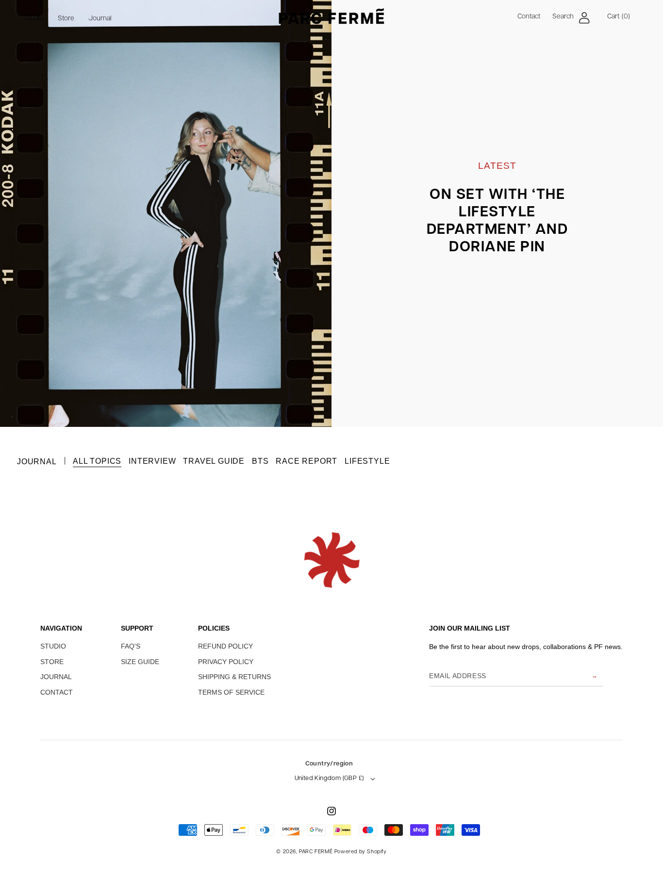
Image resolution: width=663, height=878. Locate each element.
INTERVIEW (152, 461)
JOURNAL (56, 677)
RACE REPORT (306, 461)
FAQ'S (130, 646)
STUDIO (53, 646)
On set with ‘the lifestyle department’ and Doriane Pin (497, 221)
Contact (528, 16)
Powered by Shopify (360, 852)
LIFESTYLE (367, 461)
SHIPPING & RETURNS (234, 677)
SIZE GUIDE (140, 662)
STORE (52, 662)
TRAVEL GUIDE (214, 461)
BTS (260, 461)
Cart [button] (618, 16)
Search (563, 16)
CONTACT (56, 692)
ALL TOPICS (97, 461)
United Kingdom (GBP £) (329, 778)
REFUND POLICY (225, 646)
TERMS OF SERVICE (231, 692)
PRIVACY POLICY (225, 662)
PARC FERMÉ (315, 852)
